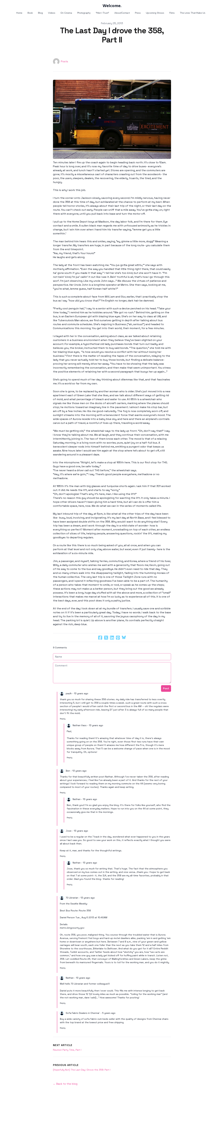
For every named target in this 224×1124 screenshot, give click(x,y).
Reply (62, 718)
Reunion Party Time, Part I (67, 1049)
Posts (64, 61)
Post (166, 688)
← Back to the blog (65, 1084)
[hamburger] (13, 5)
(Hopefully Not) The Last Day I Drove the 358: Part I (81, 1069)
